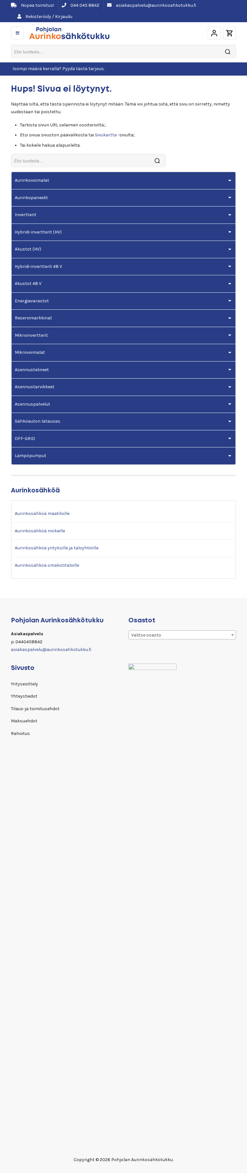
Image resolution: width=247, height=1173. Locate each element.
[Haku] (228, 51)
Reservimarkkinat (33, 318)
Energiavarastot (32, 301)
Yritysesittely (24, 684)
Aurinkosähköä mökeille (40, 531)
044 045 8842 (84, 5)
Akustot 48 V (28, 283)
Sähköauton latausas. (38, 421)
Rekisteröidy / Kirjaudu (48, 16)
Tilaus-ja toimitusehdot (35, 708)
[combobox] (182, 634)
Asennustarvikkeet (34, 386)
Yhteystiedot (24, 696)
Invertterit (25, 214)
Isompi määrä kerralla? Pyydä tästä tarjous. (59, 68)
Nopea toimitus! (37, 5)
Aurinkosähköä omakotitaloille (47, 565)
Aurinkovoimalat (32, 180)
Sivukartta (106, 135)
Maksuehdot (24, 721)
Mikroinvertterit (31, 335)
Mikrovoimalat (30, 352)
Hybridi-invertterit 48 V (38, 266)
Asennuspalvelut (32, 404)
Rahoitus (20, 733)
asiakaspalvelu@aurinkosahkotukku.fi (155, 5)
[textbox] (182, 635)
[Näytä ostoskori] (229, 33)
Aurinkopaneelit (31, 197)
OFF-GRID (25, 438)
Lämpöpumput (30, 455)
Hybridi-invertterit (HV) (38, 232)
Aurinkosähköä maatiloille (42, 513)
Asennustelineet (32, 369)
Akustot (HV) (28, 249)
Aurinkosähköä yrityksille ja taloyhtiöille (56, 548)
